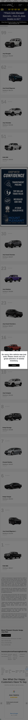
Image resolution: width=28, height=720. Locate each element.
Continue (14, 365)
